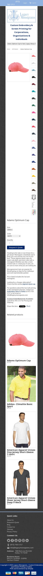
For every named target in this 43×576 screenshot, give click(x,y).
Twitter (8, 540)
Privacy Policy (12, 531)
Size (8, 227)
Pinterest (23, 540)
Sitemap (10, 529)
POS (11, 569)
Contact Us (11, 527)
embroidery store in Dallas (16, 291)
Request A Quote (16, 248)
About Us (10, 520)
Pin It (28, 306)
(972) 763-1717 (16, 545)
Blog (8, 525)
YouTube (16, 540)
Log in (25, 3)
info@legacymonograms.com (22, 548)
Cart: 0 (34, 3)
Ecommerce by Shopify (25, 569)
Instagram (19, 540)
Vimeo (27, 540)
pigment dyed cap (29, 284)
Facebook (12, 540)
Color (9, 234)
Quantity (10, 240)
